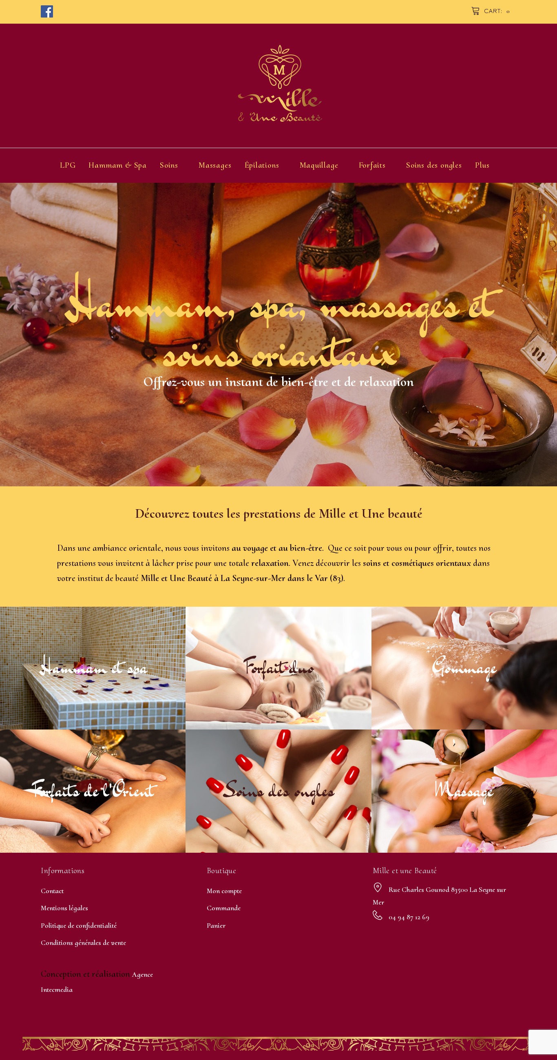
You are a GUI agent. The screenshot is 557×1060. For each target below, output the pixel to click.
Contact (52, 890)
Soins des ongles (434, 165)
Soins (169, 165)
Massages (215, 165)
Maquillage (319, 165)
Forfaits (372, 165)
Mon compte (224, 890)
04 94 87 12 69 (409, 916)
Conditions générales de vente (83, 942)
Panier (216, 925)
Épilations (262, 165)
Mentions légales (64, 907)
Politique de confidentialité (79, 925)
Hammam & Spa (117, 165)
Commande (224, 907)
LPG (67, 165)
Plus (482, 165)
